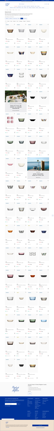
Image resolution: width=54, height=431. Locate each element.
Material (14, 21)
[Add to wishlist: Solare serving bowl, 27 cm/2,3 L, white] (48, 336)
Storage (25, 7)
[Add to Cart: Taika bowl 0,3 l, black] (26, 244)
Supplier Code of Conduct (37, 407)
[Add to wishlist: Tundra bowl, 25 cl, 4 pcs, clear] (36, 247)
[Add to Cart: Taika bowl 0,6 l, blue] (14, 88)
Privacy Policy (7, 427)
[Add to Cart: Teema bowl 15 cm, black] (37, 110)
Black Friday (44, 417)
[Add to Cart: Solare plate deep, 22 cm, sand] (26, 355)
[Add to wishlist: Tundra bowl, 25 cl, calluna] (14, 269)
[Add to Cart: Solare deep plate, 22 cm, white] (14, 266)
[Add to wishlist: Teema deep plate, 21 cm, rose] (14, 158)
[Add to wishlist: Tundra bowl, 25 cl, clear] (14, 292)
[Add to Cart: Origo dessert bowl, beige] (48, 311)
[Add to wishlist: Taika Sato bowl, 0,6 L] (25, 46)
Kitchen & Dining (18, 7)
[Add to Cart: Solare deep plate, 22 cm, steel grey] (26, 288)
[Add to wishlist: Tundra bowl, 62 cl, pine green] (25, 314)
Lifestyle (40, 7)
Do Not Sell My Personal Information (40, 427)
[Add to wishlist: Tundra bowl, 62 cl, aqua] (48, 314)
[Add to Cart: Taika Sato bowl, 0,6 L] (26, 65)
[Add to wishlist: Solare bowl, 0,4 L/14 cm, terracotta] (36, 269)
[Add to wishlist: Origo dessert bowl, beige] (48, 292)
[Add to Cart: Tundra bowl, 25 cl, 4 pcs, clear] (37, 266)
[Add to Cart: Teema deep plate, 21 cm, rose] (14, 177)
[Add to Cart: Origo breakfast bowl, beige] (48, 88)
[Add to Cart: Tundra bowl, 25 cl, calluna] (14, 288)
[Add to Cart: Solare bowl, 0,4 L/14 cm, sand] (26, 311)
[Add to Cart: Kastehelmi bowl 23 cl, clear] (26, 43)
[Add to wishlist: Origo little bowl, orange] (48, 46)
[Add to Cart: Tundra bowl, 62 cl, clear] (14, 222)
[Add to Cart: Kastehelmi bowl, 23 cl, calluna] (37, 155)
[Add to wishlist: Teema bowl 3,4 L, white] (25, 158)
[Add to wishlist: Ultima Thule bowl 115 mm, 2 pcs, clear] (25, 69)
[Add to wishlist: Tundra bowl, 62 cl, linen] (36, 336)
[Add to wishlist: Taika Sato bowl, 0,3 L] (48, 113)
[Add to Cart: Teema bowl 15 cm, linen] (37, 65)
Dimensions (28, 21)
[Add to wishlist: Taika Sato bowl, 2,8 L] (48, 247)
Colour (11, 21)
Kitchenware (36, 417)
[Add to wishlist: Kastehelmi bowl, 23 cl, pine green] (25, 113)
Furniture (11, 7)
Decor (22, 7)
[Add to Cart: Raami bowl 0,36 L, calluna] (48, 222)
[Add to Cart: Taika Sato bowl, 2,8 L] (48, 266)
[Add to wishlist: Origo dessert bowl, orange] (36, 359)
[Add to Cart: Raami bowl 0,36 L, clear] (37, 222)
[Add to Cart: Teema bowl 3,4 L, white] (26, 177)
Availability (20, 21)
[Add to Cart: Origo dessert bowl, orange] (37, 378)
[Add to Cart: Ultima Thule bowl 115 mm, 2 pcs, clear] (26, 88)
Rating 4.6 (28, 0)
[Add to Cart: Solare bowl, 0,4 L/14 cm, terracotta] (37, 288)
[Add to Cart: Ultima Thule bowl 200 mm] (48, 155)
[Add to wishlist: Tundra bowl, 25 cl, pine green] (36, 314)
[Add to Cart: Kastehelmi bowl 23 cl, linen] (26, 199)
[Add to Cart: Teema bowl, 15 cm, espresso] (37, 244)
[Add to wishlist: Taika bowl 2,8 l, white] (48, 180)
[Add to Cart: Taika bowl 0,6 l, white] (37, 88)
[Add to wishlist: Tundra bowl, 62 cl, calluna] (25, 247)
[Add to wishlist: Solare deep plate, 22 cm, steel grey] (25, 269)
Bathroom (33, 7)
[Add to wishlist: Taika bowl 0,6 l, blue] (14, 69)
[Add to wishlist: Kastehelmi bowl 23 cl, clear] (25, 24)
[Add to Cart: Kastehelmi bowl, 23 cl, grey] (26, 155)
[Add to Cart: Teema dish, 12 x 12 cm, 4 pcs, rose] (14, 132)
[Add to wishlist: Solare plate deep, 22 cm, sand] (25, 336)
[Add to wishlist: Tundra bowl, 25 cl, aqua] (36, 292)
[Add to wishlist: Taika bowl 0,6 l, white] (36, 69)
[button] (45, 4)
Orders (28, 400)
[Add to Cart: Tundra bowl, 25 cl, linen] (14, 355)
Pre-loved (28, 416)
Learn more (29, 391)
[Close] (13, 419)
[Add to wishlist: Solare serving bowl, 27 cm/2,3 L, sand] (14, 314)
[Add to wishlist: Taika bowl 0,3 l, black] (25, 225)
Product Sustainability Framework (37, 403)
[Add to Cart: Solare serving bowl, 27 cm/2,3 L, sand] (14, 333)
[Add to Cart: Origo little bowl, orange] (48, 65)
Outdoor (37, 7)
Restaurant (28, 415)
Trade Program (44, 401)
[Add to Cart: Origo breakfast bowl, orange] (14, 43)
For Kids (43, 7)
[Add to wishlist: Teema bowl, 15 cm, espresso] (36, 225)
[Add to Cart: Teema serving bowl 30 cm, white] (14, 65)
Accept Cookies (40, 425)
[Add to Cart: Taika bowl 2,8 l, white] (48, 199)
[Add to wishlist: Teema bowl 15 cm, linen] (36, 46)
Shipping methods (29, 402)
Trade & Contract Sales (45, 400)
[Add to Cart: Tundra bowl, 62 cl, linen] (37, 355)
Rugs (27, 7)
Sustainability (36, 401)
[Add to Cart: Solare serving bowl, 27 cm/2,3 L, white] (48, 355)
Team (43, 402)
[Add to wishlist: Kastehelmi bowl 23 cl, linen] (25, 180)
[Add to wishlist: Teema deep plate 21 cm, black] (36, 113)
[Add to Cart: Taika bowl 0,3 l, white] (37, 199)
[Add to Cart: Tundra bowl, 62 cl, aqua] (48, 333)
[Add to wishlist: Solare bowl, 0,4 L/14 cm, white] (14, 359)
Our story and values (37, 400)
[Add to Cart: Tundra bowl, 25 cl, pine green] (37, 333)
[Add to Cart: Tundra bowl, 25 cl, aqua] (37, 311)
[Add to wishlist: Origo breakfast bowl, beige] (48, 69)
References (43, 403)
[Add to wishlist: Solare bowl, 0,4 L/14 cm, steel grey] (25, 359)
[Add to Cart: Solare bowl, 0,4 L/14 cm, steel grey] (26, 378)
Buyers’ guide (37, 408)
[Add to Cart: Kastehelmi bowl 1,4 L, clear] (37, 43)
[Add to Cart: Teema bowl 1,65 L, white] (48, 43)
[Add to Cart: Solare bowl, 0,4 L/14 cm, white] (14, 378)
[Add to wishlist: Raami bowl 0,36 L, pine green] (14, 136)
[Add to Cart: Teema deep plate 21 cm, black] (37, 132)
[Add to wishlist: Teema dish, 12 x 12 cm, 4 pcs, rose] (14, 113)
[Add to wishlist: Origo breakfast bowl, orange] (14, 24)
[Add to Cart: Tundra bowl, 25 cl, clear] (14, 311)
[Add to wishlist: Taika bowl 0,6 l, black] (14, 180)
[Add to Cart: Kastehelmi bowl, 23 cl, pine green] (26, 132)
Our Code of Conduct (37, 405)
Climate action (37, 404)
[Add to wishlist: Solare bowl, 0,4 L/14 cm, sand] (25, 292)
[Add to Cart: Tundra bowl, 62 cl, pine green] (26, 333)
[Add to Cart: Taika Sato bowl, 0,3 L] (48, 132)
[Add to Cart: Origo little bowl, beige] (26, 222)
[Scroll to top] (52, 215)
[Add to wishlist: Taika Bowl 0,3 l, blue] (48, 225)
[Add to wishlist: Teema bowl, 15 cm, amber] (14, 225)
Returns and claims (29, 403)
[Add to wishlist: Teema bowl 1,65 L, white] (48, 24)
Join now (30, 393)
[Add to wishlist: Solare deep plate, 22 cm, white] (14, 247)
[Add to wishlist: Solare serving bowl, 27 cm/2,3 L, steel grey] (48, 269)
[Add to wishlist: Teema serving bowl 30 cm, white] (14, 46)
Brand (8, 21)
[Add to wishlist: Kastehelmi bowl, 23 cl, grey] (25, 136)
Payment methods (29, 401)
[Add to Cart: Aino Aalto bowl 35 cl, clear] (48, 110)
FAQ (28, 404)
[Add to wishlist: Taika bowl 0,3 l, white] (36, 180)
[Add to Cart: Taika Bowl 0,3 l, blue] (48, 244)
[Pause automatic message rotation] (34, 0)
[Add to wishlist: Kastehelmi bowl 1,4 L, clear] (36, 24)
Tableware (36, 418)
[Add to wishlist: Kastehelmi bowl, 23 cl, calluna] (36, 136)
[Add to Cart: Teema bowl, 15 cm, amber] (14, 244)
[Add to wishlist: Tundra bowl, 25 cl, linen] (14, 336)
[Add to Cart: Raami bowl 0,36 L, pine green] (14, 155)
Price (17, 21)
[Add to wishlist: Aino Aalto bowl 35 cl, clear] (48, 91)
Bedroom (30, 7)
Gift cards (43, 415)
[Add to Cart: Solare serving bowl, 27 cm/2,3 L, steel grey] (48, 288)
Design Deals (44, 416)
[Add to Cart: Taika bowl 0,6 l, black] (14, 199)
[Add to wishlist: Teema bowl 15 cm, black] (36, 91)
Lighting (14, 7)
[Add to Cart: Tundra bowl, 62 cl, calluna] (26, 266)
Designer (24, 21)
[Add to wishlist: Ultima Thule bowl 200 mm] (48, 136)
